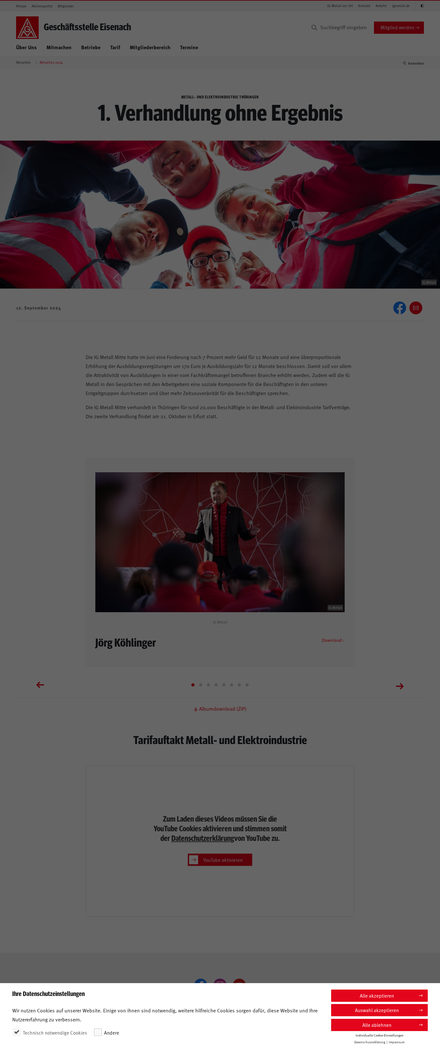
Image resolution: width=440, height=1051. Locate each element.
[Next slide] (400, 685)
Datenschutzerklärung (202, 837)
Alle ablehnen (376, 1024)
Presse (21, 6)
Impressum (397, 1042)
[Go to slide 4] (216, 685)
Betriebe (90, 47)
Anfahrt (381, 5)
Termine (189, 47)
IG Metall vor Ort (340, 5)
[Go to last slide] (40, 685)
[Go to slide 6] (231, 685)
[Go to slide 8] (247, 685)
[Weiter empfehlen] (415, 307)
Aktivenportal (42, 6)
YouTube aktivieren (223, 859)
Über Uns (26, 47)
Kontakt (364, 5)
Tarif (115, 47)
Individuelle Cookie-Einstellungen (380, 1035)
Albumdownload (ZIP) (222, 708)
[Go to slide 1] (193, 685)
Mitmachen (59, 47)
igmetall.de (401, 5)
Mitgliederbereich (150, 47)
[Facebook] (399, 307)
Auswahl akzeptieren (377, 1010)
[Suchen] (314, 28)
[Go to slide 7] (239, 685)
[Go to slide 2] (201, 685)
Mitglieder (66, 6)
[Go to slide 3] (208, 685)
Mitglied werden (397, 27)
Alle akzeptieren (377, 995)
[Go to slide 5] (224, 685)
